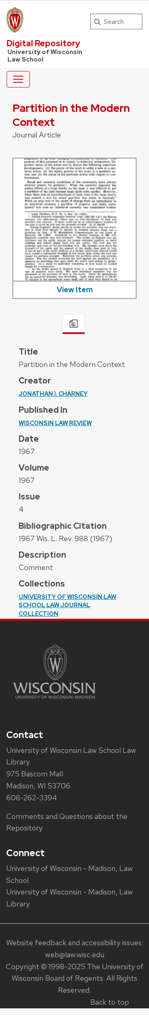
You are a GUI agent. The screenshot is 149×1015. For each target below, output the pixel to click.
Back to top (109, 1002)
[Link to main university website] (54, 700)
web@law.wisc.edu (74, 954)
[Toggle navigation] (18, 79)
